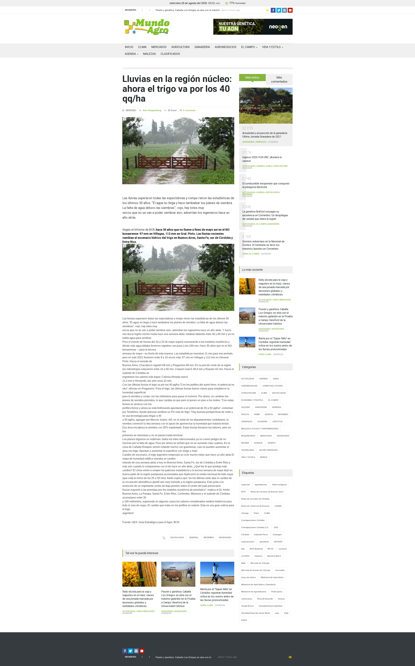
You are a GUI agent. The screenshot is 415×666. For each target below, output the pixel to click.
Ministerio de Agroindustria (253, 592)
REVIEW (245, 443)
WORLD (263, 457)
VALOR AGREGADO (268, 450)
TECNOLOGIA (247, 450)
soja (277, 613)
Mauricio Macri (274, 556)
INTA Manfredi (256, 549)
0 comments (189, 110)
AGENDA (130, 53)
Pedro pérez (276, 592)
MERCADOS (158, 47)
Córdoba (245, 534)
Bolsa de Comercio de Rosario (255, 506)
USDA (244, 620)
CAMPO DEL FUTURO (272, 386)
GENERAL (194, 537)
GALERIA (245, 407)
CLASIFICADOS (170, 53)
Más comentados (279, 79)
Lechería (283, 549)
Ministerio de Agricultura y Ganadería (258, 584)
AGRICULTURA (180, 47)
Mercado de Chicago (259, 563)
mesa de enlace (248, 577)
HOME (257, 414)
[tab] (252, 78)
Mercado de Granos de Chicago (255, 570)
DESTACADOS (177, 537)
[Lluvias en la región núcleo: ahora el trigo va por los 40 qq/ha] (178, 150)
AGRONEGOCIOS (225, 47)
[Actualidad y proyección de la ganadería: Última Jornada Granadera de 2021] (266, 105)
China (256, 513)
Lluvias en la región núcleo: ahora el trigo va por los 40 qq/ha (177, 89)
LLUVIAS (245, 556)
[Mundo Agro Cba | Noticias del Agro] (146, 32)
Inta (243, 549)
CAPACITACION (280, 166)
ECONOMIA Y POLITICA (252, 400)
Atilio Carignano (279, 485)
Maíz (243, 563)
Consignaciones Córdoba (253, 520)
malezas (258, 556)
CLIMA (142, 47)
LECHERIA (262, 421)
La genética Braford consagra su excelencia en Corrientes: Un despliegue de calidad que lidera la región (265, 215)
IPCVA (270, 549)
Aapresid (245, 485)
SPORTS (272, 443)
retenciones (246, 599)
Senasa (281, 599)
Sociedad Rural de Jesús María (255, 613)
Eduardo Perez (261, 534)
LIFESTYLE (278, 421)
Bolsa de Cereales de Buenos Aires (267, 492)
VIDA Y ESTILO (271, 47)
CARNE (278, 506)
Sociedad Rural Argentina (270, 606)
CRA (276, 527)
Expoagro (277, 534)
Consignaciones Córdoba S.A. (255, 527)
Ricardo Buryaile (265, 599)
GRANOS (278, 542)
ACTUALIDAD (128, 611)
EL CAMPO (248, 47)
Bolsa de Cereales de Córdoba (255, 499)
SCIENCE (258, 443)
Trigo (286, 613)
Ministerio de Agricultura (272, 577)
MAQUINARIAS (248, 436)
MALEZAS (149, 53)
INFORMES (209, 537)
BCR (243, 492)
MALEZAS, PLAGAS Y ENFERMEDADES (260, 429)
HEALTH (245, 414)
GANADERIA (202, 47)
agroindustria (261, 485)
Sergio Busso (247, 606)
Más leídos (252, 77)
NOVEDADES (225, 537)
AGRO (139, 611)
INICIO (129, 47)
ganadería (264, 542)
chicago (245, 513)
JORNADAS (261, 142)
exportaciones (248, 542)
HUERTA (269, 414)
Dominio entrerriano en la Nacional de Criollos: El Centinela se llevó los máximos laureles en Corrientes (263, 245)
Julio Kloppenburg (151, 110)
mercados (280, 570)
